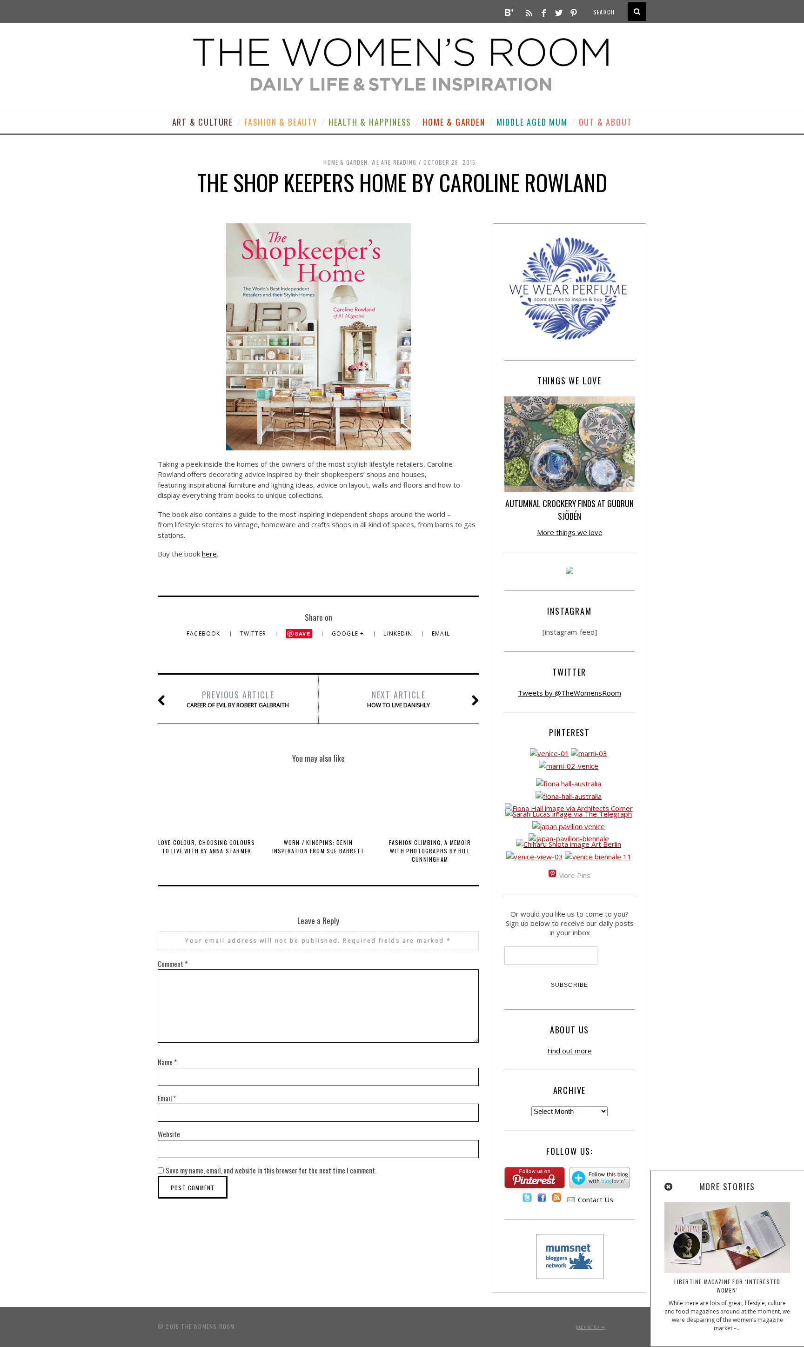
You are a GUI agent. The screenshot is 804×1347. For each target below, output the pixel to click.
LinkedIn (398, 633)
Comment (173, 963)
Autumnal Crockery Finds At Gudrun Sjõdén (569, 509)
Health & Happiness (369, 122)
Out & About (605, 122)
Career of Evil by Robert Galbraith (238, 699)
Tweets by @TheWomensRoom (569, 692)
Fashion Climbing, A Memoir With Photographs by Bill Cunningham (430, 850)
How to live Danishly (398, 699)
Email (441, 633)
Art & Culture (202, 122)
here (209, 553)
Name (167, 1062)
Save (302, 633)
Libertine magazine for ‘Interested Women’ (727, 1286)
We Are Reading (393, 162)
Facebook (204, 633)
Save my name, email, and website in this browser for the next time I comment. (271, 1170)
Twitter (254, 633)
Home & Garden (453, 122)
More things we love (570, 532)
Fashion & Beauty (280, 122)
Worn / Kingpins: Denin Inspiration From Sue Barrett (318, 846)
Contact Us (595, 1199)
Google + (349, 633)
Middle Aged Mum (532, 122)
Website (169, 1134)
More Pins (574, 875)
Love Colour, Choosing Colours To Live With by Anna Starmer (206, 846)
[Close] (669, 1186)
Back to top (588, 1327)
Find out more (569, 1050)
